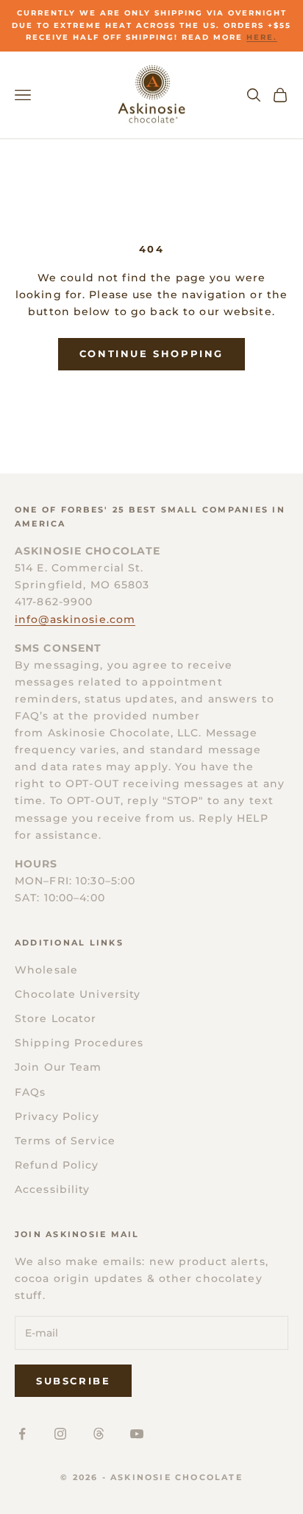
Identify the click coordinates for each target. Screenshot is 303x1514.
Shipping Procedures (79, 1042)
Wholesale (46, 969)
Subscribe (73, 1381)
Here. (261, 37)
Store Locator (56, 1018)
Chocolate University (77, 994)
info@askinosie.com (75, 619)
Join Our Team (58, 1067)
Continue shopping (151, 353)
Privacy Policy (57, 1116)
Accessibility (52, 1189)
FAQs (30, 1092)
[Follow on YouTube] (136, 1433)
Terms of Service (65, 1140)
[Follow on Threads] (98, 1433)
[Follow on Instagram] (60, 1433)
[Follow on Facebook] (22, 1433)
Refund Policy (57, 1165)
